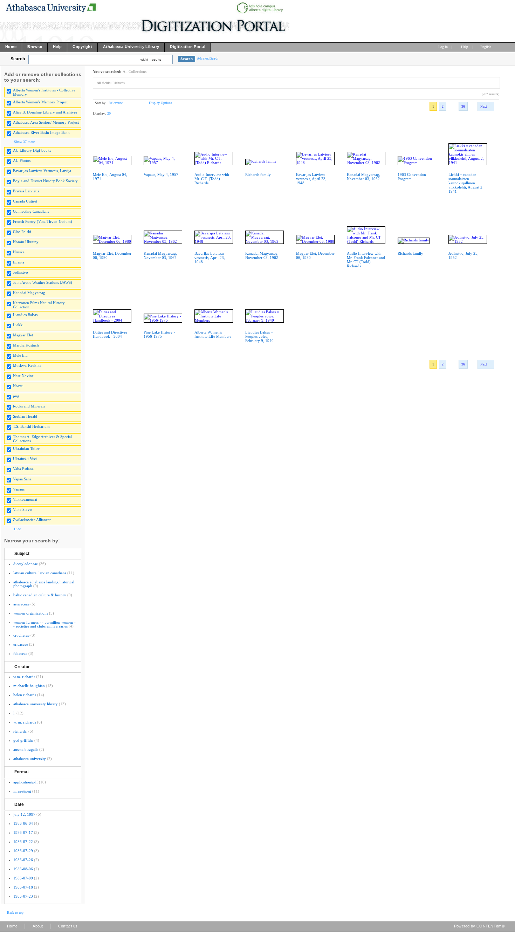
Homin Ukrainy (26, 242)
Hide (17, 529)
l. (14, 713)
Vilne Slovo (22, 509)
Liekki (18, 325)
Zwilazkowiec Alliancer (32, 520)
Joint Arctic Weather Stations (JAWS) (42, 282)
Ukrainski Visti (25, 459)
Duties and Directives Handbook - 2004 (110, 334)
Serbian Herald (25, 416)
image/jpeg (22, 791)
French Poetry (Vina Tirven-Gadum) (42, 221)
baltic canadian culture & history (39, 595)
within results (150, 59)
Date (19, 804)
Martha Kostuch (26, 345)
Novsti (18, 386)
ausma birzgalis (25, 749)
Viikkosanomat (25, 499)
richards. (20, 731)
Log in (443, 47)
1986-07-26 (23, 860)
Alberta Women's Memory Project (40, 102)
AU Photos (21, 160)
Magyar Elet (23, 335)
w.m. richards (24, 676)
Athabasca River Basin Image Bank (41, 132)
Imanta (18, 262)
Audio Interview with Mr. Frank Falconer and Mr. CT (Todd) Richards (366, 259)
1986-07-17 (23, 832)
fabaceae (20, 653)
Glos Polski (22, 231)
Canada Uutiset (25, 201)
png (16, 396)
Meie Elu (20, 355)
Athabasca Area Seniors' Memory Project (46, 122)
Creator (22, 666)
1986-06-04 (23, 823)
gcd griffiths (23, 740)
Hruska (19, 252)
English (486, 47)
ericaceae (20, 644)
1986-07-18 (23, 887)
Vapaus (19, 489)
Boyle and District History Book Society (45, 181)
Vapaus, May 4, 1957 (161, 174)
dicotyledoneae (25, 564)
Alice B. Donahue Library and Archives (45, 112)
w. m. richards (24, 722)
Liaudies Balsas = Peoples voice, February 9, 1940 (259, 336)
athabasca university (29, 758)
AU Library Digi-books (32, 150)
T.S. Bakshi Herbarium (31, 426)
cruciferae (21, 635)
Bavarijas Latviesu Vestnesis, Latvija (42, 171)
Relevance (116, 103)
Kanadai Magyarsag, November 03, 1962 (363, 176)
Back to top (15, 912)
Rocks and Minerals (29, 406)
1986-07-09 (23, 878)
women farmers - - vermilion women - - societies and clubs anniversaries (44, 624)
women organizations (30, 613)
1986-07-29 (23, 851)
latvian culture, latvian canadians (39, 573)
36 (463, 106)
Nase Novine (23, 376)
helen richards (24, 695)
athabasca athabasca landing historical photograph (43, 584)
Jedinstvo (20, 272)
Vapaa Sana (22, 479)
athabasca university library (35, 704)
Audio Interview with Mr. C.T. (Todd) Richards (211, 178)
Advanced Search (207, 58)
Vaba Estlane (23, 469)
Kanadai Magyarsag (29, 292)
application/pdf (25, 782)
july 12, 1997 (24, 814)
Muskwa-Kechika (27, 365)
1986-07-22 (23, 842)
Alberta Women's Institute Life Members (212, 334)
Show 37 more (24, 142)
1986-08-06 (23, 869)
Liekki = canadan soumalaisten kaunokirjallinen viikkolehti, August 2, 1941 (465, 182)
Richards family (258, 174)
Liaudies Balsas (25, 315)
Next (483, 106)
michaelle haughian (29, 686)
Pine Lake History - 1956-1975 (159, 334)
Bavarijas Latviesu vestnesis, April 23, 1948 (311, 178)
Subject (21, 553)
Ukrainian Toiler (26, 448)
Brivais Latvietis (26, 191)
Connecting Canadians (31, 211)
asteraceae (21, 604)
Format (21, 771)
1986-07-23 (23, 896)
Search (18, 58)
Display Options (160, 103)
